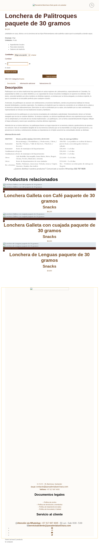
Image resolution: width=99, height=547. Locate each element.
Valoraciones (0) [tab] (45, 83)
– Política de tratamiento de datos (49, 507)
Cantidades (9, 54)
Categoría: (15, 79)
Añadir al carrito (10, 72)
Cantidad (8, 59)
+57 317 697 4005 (37, 523)
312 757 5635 (79, 169)
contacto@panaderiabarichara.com (52, 487)
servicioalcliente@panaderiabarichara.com (50, 526)
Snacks (21, 79)
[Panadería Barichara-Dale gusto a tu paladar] (49, 5)
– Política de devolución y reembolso (49, 505)
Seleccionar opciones (10, 189)
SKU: (7, 79)
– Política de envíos (49, 502)
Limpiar (33, 55)
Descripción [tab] (11, 83)
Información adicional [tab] (27, 83)
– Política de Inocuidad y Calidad (49, 509)
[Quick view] (4, 191)
